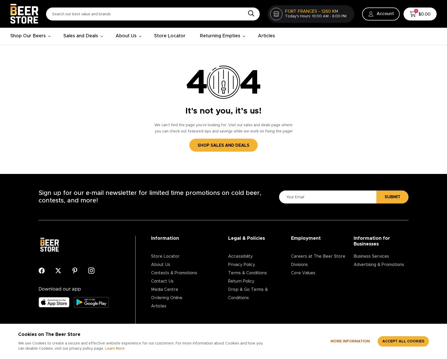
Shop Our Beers (28, 36)
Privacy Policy (241, 265)
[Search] (250, 13)
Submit (392, 197)
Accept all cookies (403, 341)
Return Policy (241, 281)
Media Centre (164, 289)
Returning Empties (220, 36)
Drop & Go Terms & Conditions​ (248, 293)
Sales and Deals (80, 36)
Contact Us (162, 281)
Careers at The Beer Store (318, 256)
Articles (266, 36)
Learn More (115, 348)
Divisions (299, 265)
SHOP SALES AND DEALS (223, 145)
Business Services (371, 256)
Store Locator (169, 36)
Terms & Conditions (247, 273)
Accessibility (240, 256)
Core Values (303, 273)
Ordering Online (166, 298)
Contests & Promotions (174, 273)
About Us (126, 36)
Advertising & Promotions (379, 265)
